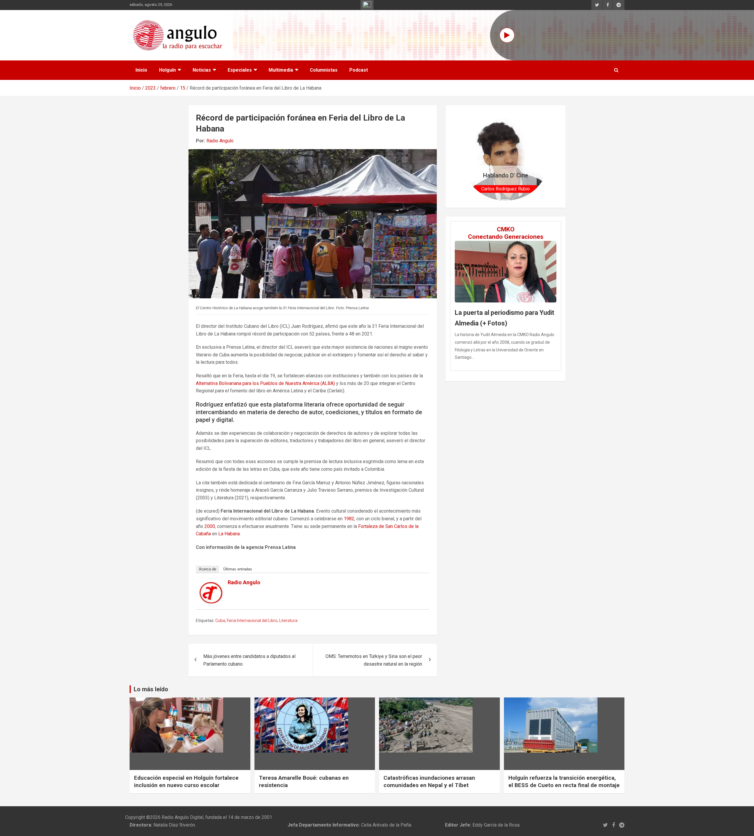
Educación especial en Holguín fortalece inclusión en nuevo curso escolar (186, 781)
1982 (349, 518)
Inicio (141, 70)
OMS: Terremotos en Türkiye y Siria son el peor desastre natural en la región (373, 660)
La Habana (229, 534)
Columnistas (324, 70)
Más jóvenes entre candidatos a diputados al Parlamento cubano (249, 660)
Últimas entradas (237, 569)
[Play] (507, 35)
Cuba (220, 620)
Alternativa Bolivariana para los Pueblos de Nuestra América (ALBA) (265, 383)
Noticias (202, 70)
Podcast (358, 70)
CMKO (506, 229)
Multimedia (281, 70)
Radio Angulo (220, 141)
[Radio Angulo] (211, 585)
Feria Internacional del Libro (252, 620)
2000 (209, 526)
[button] (467, 156)
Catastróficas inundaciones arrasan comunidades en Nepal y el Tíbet (429, 781)
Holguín (167, 70)
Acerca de (207, 569)
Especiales (240, 70)
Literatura (288, 620)
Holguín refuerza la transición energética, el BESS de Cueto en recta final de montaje (564, 781)
